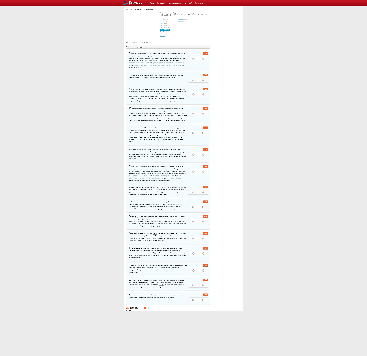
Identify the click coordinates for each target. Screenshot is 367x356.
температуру (133, 270)
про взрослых (182, 19)
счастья (162, 284)
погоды (136, 272)
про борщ (163, 23)
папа (145, 187)
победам (180, 75)
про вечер (163, 36)
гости (137, 98)
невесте (171, 115)
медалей (167, 77)
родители (170, 139)
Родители (137, 171)
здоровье (145, 120)
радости (172, 77)
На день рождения (174, 3)
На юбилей (188, 3)
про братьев (163, 27)
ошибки (179, 248)
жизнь (155, 56)
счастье (131, 132)
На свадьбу (161, 3)
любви (148, 58)
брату (146, 149)
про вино (180, 21)
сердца (160, 53)
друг (133, 60)
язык (179, 154)
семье (172, 166)
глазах (161, 89)
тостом (135, 280)
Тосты (152, 3)
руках (154, 238)
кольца (155, 233)
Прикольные (199, 3)
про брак (162, 25)
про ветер (163, 34)
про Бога (162, 21)
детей (182, 120)
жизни (160, 75)
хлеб (162, 132)
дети (183, 89)
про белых (163, 19)
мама (140, 187)
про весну (163, 31)
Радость (157, 248)
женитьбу (131, 152)
